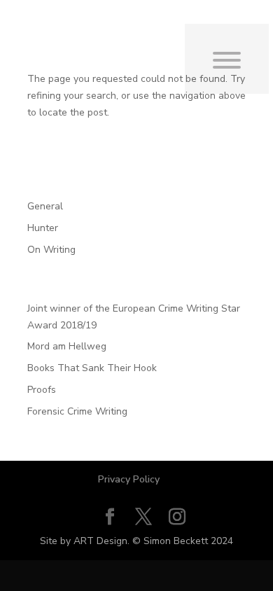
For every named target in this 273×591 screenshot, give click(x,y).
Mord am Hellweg (66, 346)
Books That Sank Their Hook (92, 368)
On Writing (51, 249)
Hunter (42, 228)
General (45, 206)
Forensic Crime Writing (77, 411)
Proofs (41, 389)
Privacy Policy (129, 479)
